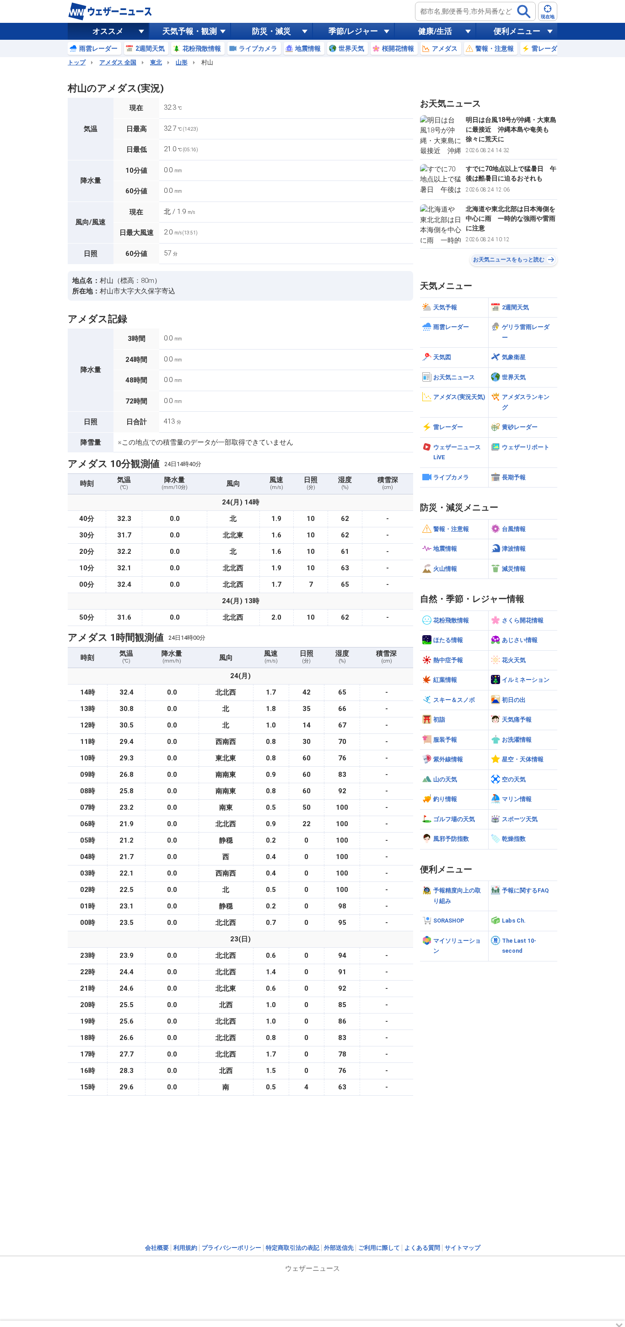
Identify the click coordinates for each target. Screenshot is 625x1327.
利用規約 (185, 1247)
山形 (182, 62)
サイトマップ (462, 1247)
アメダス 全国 (117, 62)
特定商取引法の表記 (292, 1247)
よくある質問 (422, 1247)
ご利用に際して (379, 1247)
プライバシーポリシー (231, 1247)
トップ (77, 62)
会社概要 (157, 1247)
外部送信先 (339, 1247)
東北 (156, 62)
